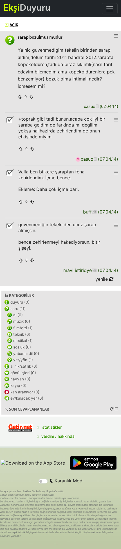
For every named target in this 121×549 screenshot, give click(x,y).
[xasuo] (96, 106)
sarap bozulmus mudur (40, 37)
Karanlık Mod (67, 480)
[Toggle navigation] (110, 8)
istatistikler (51, 427)
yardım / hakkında (58, 436)
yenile (102, 279)
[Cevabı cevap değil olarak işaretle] (10, 120)
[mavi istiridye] (94, 270)
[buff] (94, 212)
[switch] (43, 481)
